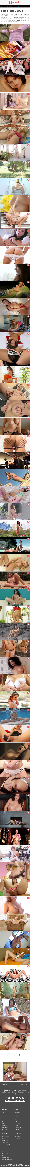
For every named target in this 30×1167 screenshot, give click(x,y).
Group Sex (4, 1125)
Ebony (3, 1121)
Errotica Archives (19, 1118)
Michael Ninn (18, 1127)
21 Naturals (17, 1112)
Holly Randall (18, 1121)
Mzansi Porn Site (6, 1155)
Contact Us (17, 1138)
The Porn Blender (6, 1144)
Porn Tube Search (6, 1136)
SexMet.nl (4, 1152)
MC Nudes (17, 1123)
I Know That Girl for (6, 6)
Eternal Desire (18, 1120)
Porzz (3, 1138)
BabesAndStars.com (9, 1090)
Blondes (4, 1116)
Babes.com (17, 1116)
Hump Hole (5, 1140)
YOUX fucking (5, 1142)
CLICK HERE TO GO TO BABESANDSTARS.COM (15, 1099)
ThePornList (5, 1146)
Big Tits (4, 1114)
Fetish (3, 1123)
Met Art (16, 1125)
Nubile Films (18, 1129)
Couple (4, 1120)
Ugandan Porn (5, 1157)
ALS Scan (17, 1114)
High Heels (4, 1129)
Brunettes (4, 1118)
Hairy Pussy (5, 1127)
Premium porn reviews (7, 1159)
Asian (3, 1112)
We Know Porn (5, 1150)
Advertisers (17, 1136)
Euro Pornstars (5, 1153)
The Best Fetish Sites (7, 1148)
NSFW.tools (16, 6)
